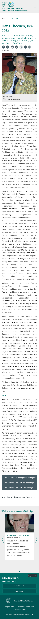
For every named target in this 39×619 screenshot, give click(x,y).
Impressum (9, 607)
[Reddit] (12, 47)
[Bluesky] (16, 47)
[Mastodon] (21, 47)
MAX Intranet (19, 591)
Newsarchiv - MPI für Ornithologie (19, 488)
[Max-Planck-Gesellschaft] (10, 600)
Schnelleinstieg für (11, 578)
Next (36, 539)
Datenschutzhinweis (26, 607)
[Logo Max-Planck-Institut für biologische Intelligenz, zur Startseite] (15, 6)
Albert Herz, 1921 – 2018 (18, 535)
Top (34, 575)
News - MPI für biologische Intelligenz (20, 478)
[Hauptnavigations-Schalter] (35, 7)
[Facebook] (3, 47)
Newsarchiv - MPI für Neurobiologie (19, 483)
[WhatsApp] (25, 47)
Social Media (8, 582)
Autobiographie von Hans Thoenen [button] (18, 497)
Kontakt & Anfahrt (19, 586)
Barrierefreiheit (20, 610)
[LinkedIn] (7, 47)
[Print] (30, 47)
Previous (2, 539)
